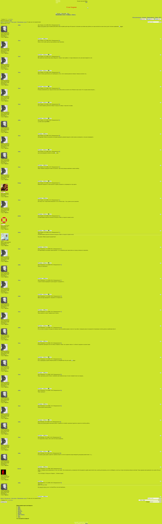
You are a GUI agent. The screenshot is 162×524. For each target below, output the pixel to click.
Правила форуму (150, 17)
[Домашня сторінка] (45, 54)
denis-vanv (20, 511)
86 (60, 421)
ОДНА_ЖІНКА (21, 514)
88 (60, 453)
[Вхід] (67, 13)
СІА (19, 515)
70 (59, 167)
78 (61, 296)
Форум (2, 22)
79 (61, 311)
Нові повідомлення (137, 17)
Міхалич (19, 513)
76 (61, 264)
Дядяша (19, 182)
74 (59, 232)
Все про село (7, 22)
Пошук (156, 17)
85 (61, 405)
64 (59, 72)
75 (61, 248)
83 (61, 374)
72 (59, 199)
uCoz (86, 523)
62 (59, 40)
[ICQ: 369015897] (50, 54)
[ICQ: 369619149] (50, 230)
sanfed (19, 516)
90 (61, 482)
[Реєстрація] (63, 13)
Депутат (19, 468)
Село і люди (13, 22)
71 (59, 182)
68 (59, 135)
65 (59, 88)
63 (59, 56)
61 (59, 25)
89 (61, 468)
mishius (19, 215)
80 (61, 327)
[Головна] (58, 13)
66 (59, 104)
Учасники (144, 17)
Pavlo (19, 40)
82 (61, 358)
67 (59, 120)
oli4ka (10, 20)
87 (60, 437)
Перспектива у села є (22, 22)
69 (59, 151)
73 (59, 215)
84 (61, 390)
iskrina (19, 232)
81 (61, 343)
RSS (86, 2)
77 (61, 280)
